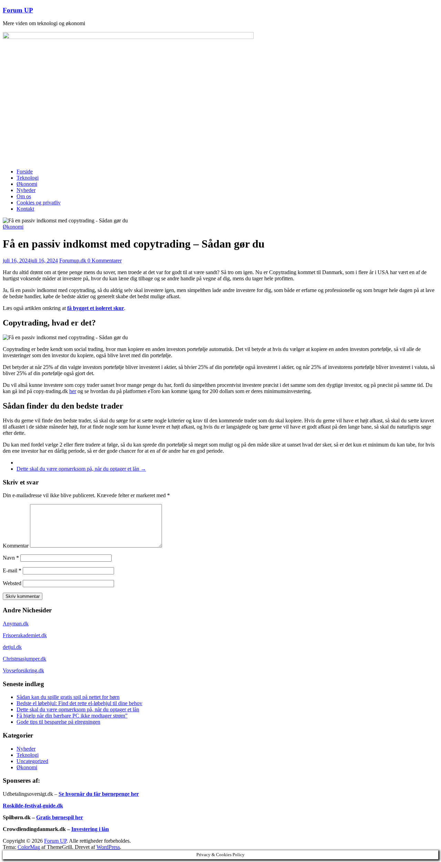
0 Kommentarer (105, 260)
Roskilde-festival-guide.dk (33, 806)
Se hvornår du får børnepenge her (99, 794)
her (72, 391)
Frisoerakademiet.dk (25, 635)
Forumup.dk (73, 260)
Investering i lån (90, 829)
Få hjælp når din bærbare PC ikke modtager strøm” (72, 716)
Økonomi (27, 184)
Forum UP (18, 10)
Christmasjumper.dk (24, 659)
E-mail (12, 570)
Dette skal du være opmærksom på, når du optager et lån (81, 469)
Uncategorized (32, 761)
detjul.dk (12, 647)
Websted (12, 583)
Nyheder (26, 190)
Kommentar (16, 546)
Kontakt (25, 209)
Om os (24, 196)
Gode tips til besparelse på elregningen (58, 722)
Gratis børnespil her (59, 817)
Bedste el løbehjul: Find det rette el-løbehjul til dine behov (79, 703)
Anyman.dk (16, 624)
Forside (25, 171)
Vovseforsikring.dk (23, 670)
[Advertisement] (220, 115)
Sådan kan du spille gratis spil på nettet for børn (68, 697)
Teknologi (28, 178)
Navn (11, 558)
